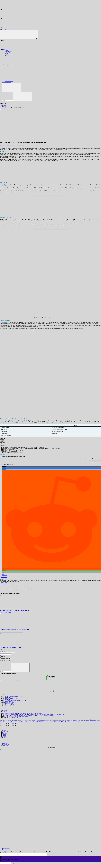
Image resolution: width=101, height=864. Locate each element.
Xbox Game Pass (64, 721)
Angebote (27, 720)
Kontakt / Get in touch (6, 82)
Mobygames (4, 733)
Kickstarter (93, 720)
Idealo (3, 737)
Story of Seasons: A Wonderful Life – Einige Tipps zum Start (42, 715)
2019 (8, 720)
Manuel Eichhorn (11, 145)
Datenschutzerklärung (6, 848)
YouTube (4, 734)
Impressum (4, 849)
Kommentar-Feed (5, 744)
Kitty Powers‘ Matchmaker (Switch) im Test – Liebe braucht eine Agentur (14, 610)
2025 (21, 720)
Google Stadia (72, 720)
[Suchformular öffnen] (11, 87)
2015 (1, 720)
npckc (23, 721)
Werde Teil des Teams (9, 80)
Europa (45, 720)
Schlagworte (4, 711)
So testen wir (7, 78)
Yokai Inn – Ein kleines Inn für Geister (13, 717)
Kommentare (4, 710)
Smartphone (46, 721)
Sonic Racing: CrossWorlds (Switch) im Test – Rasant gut (13, 586)
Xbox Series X (76, 721)
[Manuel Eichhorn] (3, 577)
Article (3, 64)
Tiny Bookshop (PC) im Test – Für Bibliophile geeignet (17, 716)
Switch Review (7, 52)
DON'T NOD (10, 590)
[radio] (90, 461)
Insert (12, 863)
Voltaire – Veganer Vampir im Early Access (10, 698)
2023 (19, 720)
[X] (11, 18)
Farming (47, 720)
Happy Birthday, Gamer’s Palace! (8, 702)
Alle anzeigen (16, 584)
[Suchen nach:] (7, 100)
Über (3, 574)
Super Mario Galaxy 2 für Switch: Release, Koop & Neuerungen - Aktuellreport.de (17, 714)
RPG (37, 721)
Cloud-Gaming (38, 720)
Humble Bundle (77, 720)
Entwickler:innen (8, 65)
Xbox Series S (71, 721)
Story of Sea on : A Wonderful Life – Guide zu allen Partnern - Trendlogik (16, 715)
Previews (6, 68)
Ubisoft (53, 721)
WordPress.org (5, 745)
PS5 (32, 721)
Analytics (4, 736)
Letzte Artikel (4, 575)
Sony (49, 721)
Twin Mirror (20, 590)
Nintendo (13, 721)
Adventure (24, 720)
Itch (88, 720)
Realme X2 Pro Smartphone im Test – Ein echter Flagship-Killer (14, 700)
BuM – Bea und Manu (9, 81)
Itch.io (3, 732)
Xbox (59, 721)
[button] (4, 466)
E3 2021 (42, 720)
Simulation (41, 721)
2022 (16, 720)
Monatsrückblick (2, 721)
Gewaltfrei (67, 720)
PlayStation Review (8, 51)
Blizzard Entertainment (32, 720)
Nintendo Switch (18, 721)
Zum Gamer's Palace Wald (50, 690)
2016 (4, 720)
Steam (51, 721)
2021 (13, 720)
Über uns (4, 77)
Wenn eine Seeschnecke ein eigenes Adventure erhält (12, 696)
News (3, 40)
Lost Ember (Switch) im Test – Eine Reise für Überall (10, 647)
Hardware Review (8, 54)
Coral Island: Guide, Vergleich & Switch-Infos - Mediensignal (13, 713)
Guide (6, 67)
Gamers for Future (60, 720)
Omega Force (26, 721)
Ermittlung (15, 590)
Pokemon (29, 721)
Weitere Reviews (8, 55)
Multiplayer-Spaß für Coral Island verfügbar (35, 713)
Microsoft (99, 720)
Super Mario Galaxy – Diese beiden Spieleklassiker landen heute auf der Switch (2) (17, 587)
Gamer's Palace (52, 720)
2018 (6, 720)
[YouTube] (11, 27)
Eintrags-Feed (4, 743)
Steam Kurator (5, 731)
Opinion (6, 66)
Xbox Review (7, 53)
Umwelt (56, 721)
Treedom (4, 735)
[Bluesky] (11, 9)
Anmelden (4, 742)
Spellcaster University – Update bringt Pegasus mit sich (12, 704)
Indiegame (84, 720)
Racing (34, 721)
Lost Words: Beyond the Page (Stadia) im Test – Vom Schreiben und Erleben (15, 629)
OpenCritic (4, 730)
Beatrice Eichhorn (7, 612)
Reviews (4, 49)
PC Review (7, 50)
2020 (6, 590)
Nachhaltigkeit (8, 721)
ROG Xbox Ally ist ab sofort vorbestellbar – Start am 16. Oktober (14, 588)
